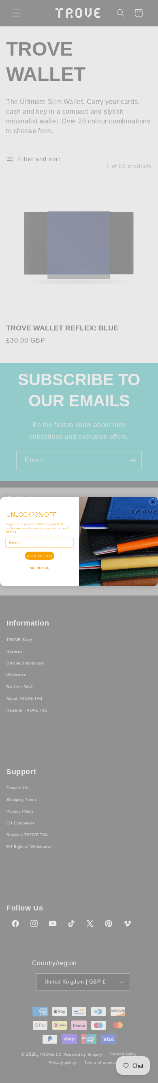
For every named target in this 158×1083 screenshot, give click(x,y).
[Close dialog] (153, 502)
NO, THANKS (39, 567)
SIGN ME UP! (39, 556)
